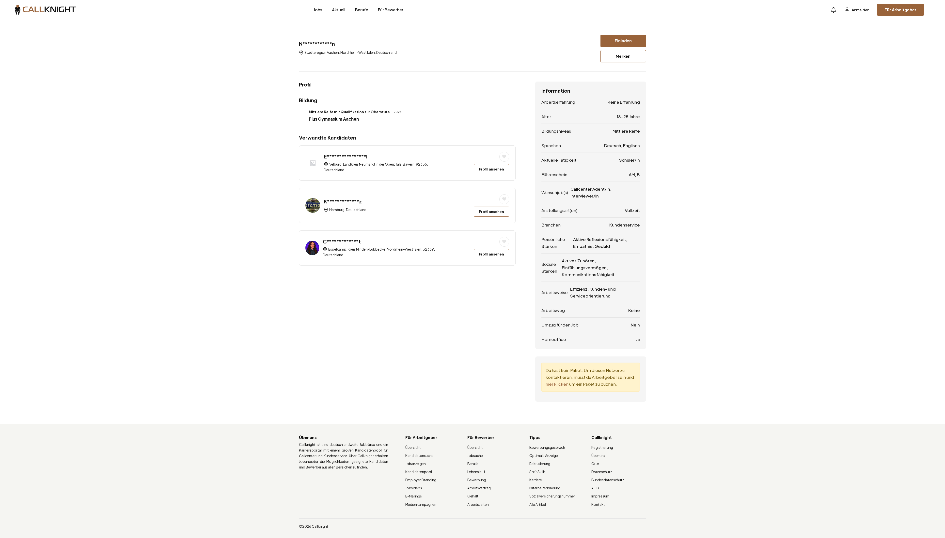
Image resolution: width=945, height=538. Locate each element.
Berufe (361, 9)
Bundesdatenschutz (607, 480)
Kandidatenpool (418, 471)
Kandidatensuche (419, 455)
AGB (595, 488)
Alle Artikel (537, 504)
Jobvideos (413, 488)
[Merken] (504, 157)
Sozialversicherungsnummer (552, 496)
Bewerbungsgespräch (547, 447)
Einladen (623, 40)
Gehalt (472, 496)
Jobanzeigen (415, 463)
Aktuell (338, 9)
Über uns (598, 455)
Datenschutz (601, 471)
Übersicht (413, 447)
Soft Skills (537, 471)
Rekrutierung (539, 463)
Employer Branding (420, 480)
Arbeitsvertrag (479, 488)
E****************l (345, 156)
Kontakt (598, 504)
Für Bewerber (390, 9)
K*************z (343, 201)
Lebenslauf (476, 471)
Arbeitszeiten (478, 504)
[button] (833, 10)
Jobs (318, 9)
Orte (595, 463)
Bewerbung (476, 480)
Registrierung (602, 447)
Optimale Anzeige (543, 455)
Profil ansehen (491, 169)
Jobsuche (475, 455)
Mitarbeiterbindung (544, 488)
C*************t (342, 241)
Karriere (535, 480)
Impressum (600, 496)
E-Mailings (413, 496)
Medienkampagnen (420, 504)
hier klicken (557, 384)
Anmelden (860, 10)
